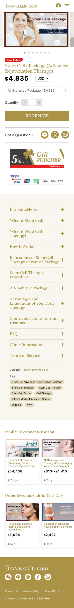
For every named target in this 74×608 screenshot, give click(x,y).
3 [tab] (33, 52)
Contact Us (11, 591)
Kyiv (29, 404)
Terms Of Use (52, 591)
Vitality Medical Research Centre (31, 399)
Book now (37, 116)
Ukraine (16, 404)
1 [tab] (24, 52)
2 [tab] (29, 52)
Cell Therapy (43, 393)
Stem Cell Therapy (50, 387)
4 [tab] (37, 52)
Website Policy (31, 591)
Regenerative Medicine (35, 369)
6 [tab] (45, 52)
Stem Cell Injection (23, 387)
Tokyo (14, 480)
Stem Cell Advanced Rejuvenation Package (37, 381)
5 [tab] (41, 52)
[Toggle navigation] (66, 5)
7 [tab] (49, 52)
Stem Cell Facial (21, 393)
